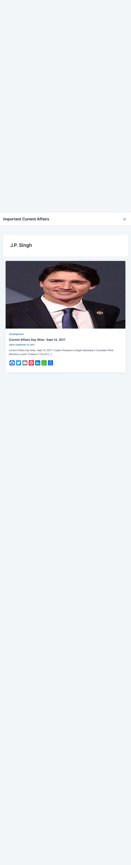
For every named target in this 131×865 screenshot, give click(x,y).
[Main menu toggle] (124, 219)
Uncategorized (16, 334)
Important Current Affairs (26, 219)
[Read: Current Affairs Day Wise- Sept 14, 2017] (66, 294)
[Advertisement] (65, 22)
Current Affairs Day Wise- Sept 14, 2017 (37, 339)
